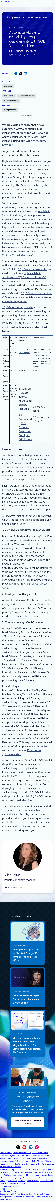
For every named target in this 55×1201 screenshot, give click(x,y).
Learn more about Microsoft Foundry (27, 1122)
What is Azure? (6, 1153)
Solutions (51, 1161)
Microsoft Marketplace (38, 1169)
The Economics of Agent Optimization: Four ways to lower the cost (27, 999)
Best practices (10, 110)
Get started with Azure (22, 1153)
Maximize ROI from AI (38, 1161)
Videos (50, 1175)
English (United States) (9, 1186)
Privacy (47, 1194)
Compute (8, 86)
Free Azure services (33, 1158)
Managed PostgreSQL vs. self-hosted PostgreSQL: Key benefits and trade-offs (26, 955)
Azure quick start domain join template (29, 509)
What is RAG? (22, 1183)
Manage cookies (6, 1197)
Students (45, 1172)
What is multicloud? (30, 1178)
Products (9, 1158)
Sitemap (24, 1194)
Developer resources (32, 1172)
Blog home (14, 17)
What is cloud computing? (10, 1178)
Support (50, 1164)
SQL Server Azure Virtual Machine (21, 810)
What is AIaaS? (33, 1181)
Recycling (49, 1197)
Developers (8, 96)
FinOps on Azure (21, 1161)
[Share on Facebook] (15, 73)
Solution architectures (37, 1164)
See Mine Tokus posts (13, 887)
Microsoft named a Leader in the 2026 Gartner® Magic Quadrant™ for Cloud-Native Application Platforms (27, 1045)
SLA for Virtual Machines (17, 255)
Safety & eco (40, 1197)
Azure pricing (19, 1158)
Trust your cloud (23, 1155)
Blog (21, 1172)
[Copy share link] (11, 73)
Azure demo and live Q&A (10, 1167)
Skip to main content (8, 1)
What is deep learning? (17, 1181)
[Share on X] (20, 73)
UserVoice (31, 826)
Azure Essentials (36, 1155)
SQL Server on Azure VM (32, 269)
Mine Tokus (15, 55)
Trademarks (29, 1197)
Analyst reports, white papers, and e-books (29, 1175)
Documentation (13, 1172)
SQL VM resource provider (36, 293)
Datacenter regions (8, 1155)
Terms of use (19, 1197)
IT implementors (11, 100)
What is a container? (8, 1183)
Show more (26, 115)
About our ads (6, 1199)
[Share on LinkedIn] (25, 73)
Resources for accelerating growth (14, 1164)
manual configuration (14, 301)
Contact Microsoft (35, 1194)
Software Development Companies (14, 1169)
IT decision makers (26, 96)
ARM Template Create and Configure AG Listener (25, 431)
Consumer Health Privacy (10, 1194)
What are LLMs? (46, 1181)
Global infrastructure (40, 1153)
